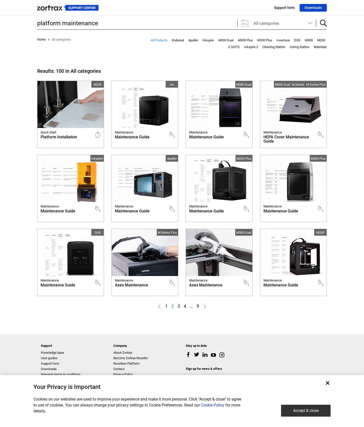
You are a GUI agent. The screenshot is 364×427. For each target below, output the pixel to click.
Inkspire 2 (251, 47)
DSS (297, 40)
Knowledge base (52, 352)
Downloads (313, 8)
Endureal (178, 40)
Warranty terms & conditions (60, 374)
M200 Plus (264, 40)
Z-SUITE (234, 47)
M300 (309, 40)
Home (41, 39)
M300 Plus (245, 40)
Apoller (193, 40)
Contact (118, 369)
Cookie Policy (212, 405)
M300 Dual (226, 40)
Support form (284, 8)
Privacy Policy (123, 374)
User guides (49, 358)
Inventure (283, 40)
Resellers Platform (126, 363)
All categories (266, 23)
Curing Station (299, 47)
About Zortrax (122, 352)
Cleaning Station (273, 47)
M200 (321, 40)
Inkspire (208, 40)
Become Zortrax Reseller (130, 358)
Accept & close (306, 410)
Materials (320, 47)
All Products (159, 40)
